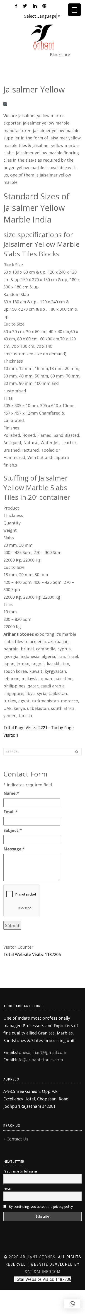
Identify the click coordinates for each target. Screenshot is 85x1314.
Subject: (12, 830)
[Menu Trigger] (74, 9)
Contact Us (17, 1139)
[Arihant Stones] (42, 34)
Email (7, 1188)
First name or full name (20, 1171)
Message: (14, 849)
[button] (72, 1304)
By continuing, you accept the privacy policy (40, 1206)
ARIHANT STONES (38, 1256)
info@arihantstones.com (39, 1059)
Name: (11, 793)
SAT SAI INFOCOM (43, 1271)
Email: (10, 811)
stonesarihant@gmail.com (40, 1052)
